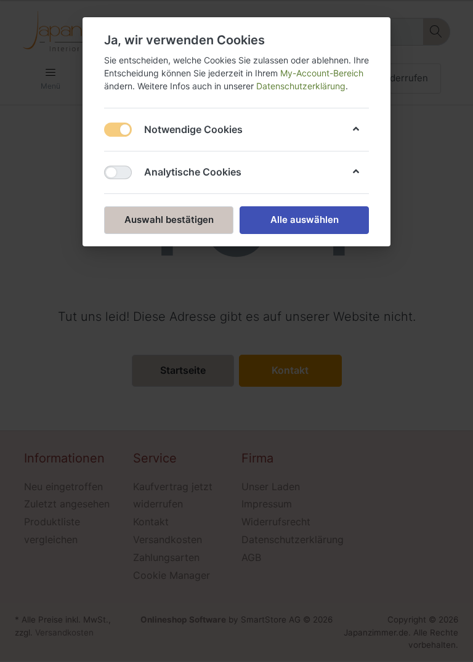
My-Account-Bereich (321, 73)
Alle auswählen (304, 219)
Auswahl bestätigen (169, 219)
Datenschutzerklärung (301, 86)
